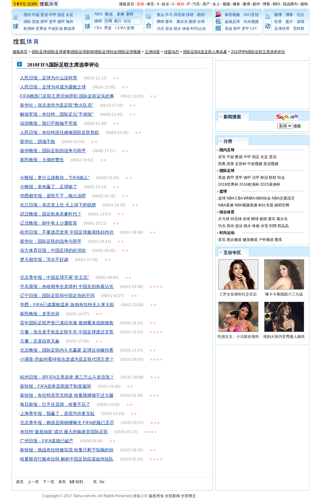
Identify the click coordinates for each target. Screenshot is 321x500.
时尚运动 (198, 28)
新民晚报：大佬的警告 (42, 159)
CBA (239, 198)
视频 (226, 4)
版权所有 (156, 496)
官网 (108, 21)
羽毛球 (179, 15)
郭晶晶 (283, 226)
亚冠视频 (270, 164)
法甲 (256, 177)
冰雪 (264, 226)
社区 (300, 15)
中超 (35, 15)
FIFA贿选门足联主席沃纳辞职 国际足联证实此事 (67, 95)
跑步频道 (234, 239)
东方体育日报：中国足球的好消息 (53, 250)
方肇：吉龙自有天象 (40, 340)
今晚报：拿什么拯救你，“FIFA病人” (55, 177)
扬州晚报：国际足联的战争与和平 (53, 150)
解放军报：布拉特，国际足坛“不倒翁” (56, 114)
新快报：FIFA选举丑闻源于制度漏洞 (55, 386)
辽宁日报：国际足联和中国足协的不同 (57, 295)
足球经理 (281, 28)
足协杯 (240, 164)
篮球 (222, 198)
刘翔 (272, 226)
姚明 (98, 21)
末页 (62, 482)
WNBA (249, 198)
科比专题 (265, 205)
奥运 (160, 15)
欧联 (272, 177)
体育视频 (232, 15)
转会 (281, 177)
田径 (201, 15)
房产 (206, 4)
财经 (180, 4)
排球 (189, 15)
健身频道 (250, 239)
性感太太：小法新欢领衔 (238, 336)
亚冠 (44, 15)
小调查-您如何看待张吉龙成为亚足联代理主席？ (67, 359)
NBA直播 (226, 205)
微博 (246, 4)
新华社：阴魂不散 (37, 141)
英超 (35, 21)
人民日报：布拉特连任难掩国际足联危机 (59, 132)
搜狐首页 (126, 4)
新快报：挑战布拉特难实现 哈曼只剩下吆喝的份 (66, 449)
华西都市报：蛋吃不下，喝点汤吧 (53, 195)
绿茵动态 (171, 52)
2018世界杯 (228, 184)
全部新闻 (172, 496)
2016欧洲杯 (249, 184)
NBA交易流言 (283, 198)
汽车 (196, 4)
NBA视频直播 (245, 205)
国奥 (222, 164)
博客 (266, 4)
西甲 (44, 21)
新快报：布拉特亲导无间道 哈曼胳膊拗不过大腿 (66, 395)
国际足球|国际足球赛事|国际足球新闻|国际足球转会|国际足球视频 (86, 52)
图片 (118, 21)
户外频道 (266, 239)
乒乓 (169, 15)
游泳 (169, 28)
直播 (120, 14)
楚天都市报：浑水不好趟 (44, 259)
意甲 (52, 21)
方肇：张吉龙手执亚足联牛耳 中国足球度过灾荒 (66, 331)
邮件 (256, 4)
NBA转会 (263, 198)
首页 (20, 482)
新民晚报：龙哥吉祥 (40, 313)
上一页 (33, 482)
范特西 (298, 28)
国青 (230, 164)
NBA (98, 14)
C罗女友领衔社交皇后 (238, 294)
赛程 (130, 14)
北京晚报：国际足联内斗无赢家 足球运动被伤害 (66, 350)
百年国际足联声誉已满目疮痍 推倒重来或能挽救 (66, 322)
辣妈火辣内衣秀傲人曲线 (284, 336)
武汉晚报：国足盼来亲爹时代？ (51, 213)
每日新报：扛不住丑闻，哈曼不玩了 (55, 404)
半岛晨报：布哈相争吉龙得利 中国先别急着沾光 (66, 286)
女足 (69, 15)
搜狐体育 (20, 52)
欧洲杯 (29, 28)
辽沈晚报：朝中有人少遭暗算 (48, 223)
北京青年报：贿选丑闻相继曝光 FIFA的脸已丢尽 (67, 422)
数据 (109, 14)
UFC (254, 28)
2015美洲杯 (270, 184)
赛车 (169, 21)
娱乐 (165, 4)
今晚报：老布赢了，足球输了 (48, 186)
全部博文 (188, 496)
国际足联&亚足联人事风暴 (205, 52)
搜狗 (304, 4)
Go (101, 482)
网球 (160, 21)
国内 (27, 15)
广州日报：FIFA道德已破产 (46, 440)
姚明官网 (281, 205)
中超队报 (55, 28)
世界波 (41, 28)
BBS (276, 4)
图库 (278, 239)
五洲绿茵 (152, 52)
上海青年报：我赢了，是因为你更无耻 (57, 413)
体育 (150, 4)
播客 (236, 4)
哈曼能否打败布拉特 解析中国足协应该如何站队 (66, 458)
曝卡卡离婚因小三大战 (284, 294)
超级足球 (232, 21)
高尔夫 (182, 21)
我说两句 (290, 4)
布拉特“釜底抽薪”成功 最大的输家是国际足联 (64, 431)
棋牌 (192, 21)
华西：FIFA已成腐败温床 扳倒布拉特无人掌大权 (67, 304)
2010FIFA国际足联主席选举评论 (258, 52)
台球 (201, 21)
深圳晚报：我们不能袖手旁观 (48, 123)
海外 (69, 21)
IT (188, 4)
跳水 (177, 28)
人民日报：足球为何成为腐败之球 (53, 86)
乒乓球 (223, 219)
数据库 (69, 28)
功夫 (160, 28)
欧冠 (264, 177)
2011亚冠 (251, 15)
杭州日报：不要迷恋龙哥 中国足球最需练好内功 (66, 232)
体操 (186, 28)
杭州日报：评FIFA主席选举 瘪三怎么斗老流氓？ (67, 377)
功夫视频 (251, 21)
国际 (27, 21)
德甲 (61, 21)
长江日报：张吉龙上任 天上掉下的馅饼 (58, 204)
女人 (216, 4)
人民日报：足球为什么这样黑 (48, 77)
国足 (61, 15)
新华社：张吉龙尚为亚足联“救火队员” (56, 105)
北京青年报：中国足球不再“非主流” (54, 277)
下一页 (48, 482)
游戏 (300, 21)
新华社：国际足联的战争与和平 (51, 241)
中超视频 (254, 164)
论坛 (127, 21)
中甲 (52, 15)
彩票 (278, 21)
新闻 (140, 4)
